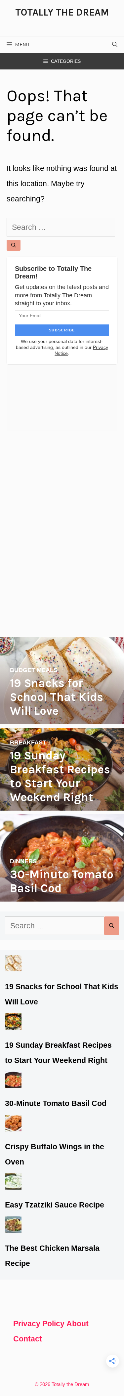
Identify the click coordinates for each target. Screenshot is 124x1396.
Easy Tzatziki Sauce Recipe (54, 1205)
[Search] (14, 245)
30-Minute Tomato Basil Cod (55, 1103)
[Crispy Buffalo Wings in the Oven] (13, 1124)
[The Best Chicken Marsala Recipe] (13, 1225)
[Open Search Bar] (114, 44)
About (77, 1323)
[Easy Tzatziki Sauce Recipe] (13, 1182)
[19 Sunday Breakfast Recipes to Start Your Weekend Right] (62, 803)
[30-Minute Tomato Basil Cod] (62, 894)
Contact (27, 1338)
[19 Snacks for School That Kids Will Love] (62, 716)
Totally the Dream (62, 12)
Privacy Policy (38, 1323)
